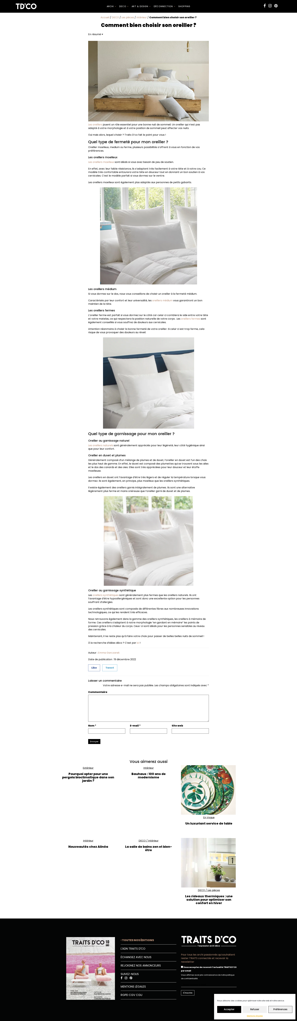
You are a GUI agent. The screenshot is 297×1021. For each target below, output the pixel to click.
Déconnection (164, 6)
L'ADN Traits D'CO (133, 949)
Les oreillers (95, 124)
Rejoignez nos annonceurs (141, 965)
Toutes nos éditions (138, 940)
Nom (92, 725)
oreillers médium (162, 300)
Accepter (229, 1009)
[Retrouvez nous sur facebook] (265, 6)
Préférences (280, 1009)
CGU (139, 995)
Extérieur (88, 768)
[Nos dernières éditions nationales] (88, 967)
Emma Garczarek (109, 652)
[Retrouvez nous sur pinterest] (276, 6)
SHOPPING (184, 6)
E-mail (135, 725)
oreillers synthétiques (105, 595)
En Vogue (209, 817)
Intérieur (141, 17)
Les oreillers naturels (100, 445)
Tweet (109, 668)
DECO (123, 6)
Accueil (105, 17)
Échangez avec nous (136, 957)
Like (94, 668)
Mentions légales (255, 1015)
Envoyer (94, 741)
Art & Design (140, 6)
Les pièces (127, 17)
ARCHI (111, 6)
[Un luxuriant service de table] (209, 790)
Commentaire (97, 692)
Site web (177, 725)
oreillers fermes (190, 319)
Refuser (254, 1009)
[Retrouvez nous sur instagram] (270, 6)
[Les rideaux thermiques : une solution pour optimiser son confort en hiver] (209, 863)
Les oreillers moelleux (101, 162)
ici (138, 643)
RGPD (124, 995)
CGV (132, 995)
